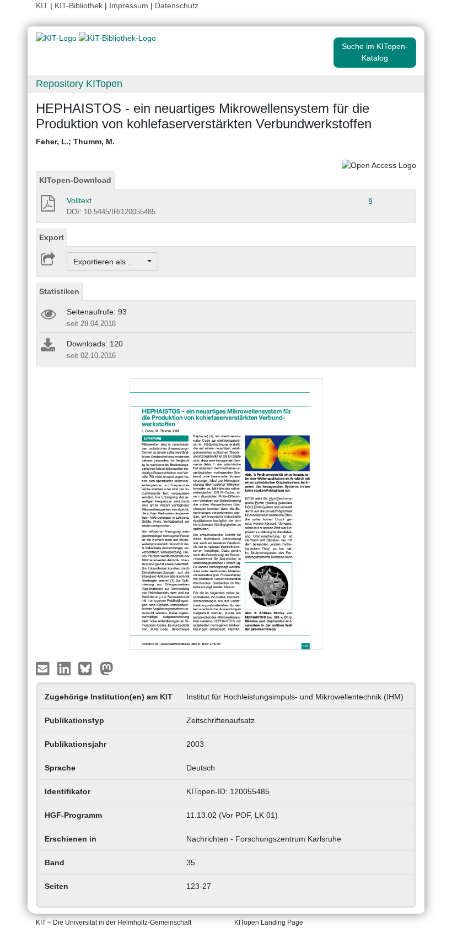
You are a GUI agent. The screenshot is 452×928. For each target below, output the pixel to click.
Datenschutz (176, 5)
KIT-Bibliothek (80, 5)
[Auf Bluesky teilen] (88, 668)
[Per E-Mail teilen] (44, 668)
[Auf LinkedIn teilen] (65, 668)
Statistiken (59, 291)
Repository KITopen (79, 83)
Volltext (79, 200)
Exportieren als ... (109, 261)
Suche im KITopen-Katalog (375, 52)
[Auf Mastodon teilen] (107, 668)
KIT (42, 5)
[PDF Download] (47, 206)
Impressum (128, 5)
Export (51, 237)
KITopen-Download (75, 180)
